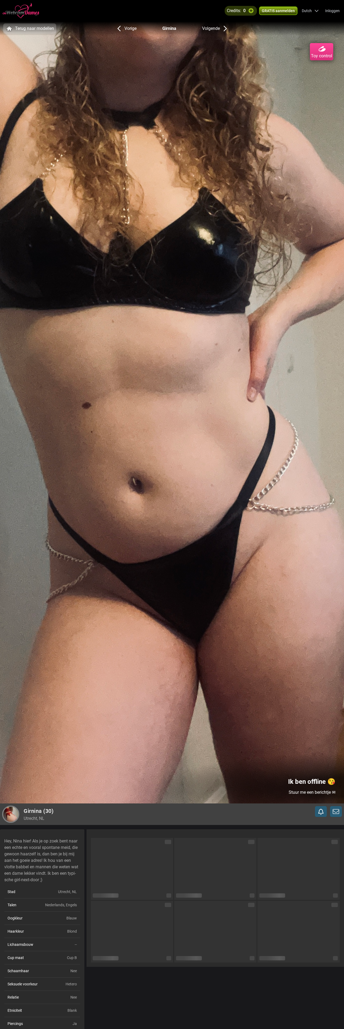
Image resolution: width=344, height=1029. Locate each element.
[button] (310, 11)
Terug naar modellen (34, 28)
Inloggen (332, 11)
